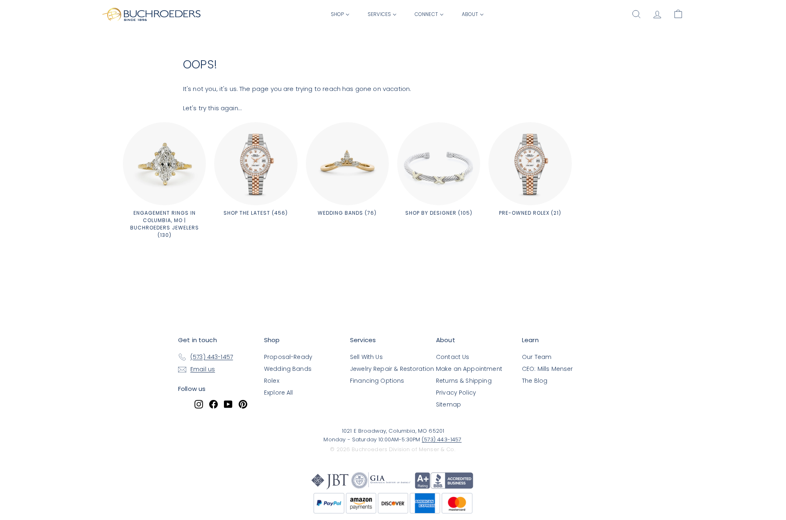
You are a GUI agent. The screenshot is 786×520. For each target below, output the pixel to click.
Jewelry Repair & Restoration (392, 369)
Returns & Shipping (464, 381)
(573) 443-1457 (441, 439)
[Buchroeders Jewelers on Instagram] (198, 404)
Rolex (271, 381)
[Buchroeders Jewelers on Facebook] (213, 404)
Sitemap (448, 404)
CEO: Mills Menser (547, 369)
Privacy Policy (456, 392)
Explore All (278, 392)
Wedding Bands (288, 369)
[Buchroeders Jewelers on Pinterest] (243, 404)
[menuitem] (340, 14)
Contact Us (453, 357)
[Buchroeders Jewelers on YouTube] (228, 404)
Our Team (536, 357)
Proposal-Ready (288, 357)
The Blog (534, 381)
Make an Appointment (469, 369)
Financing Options (377, 381)
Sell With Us (366, 357)
